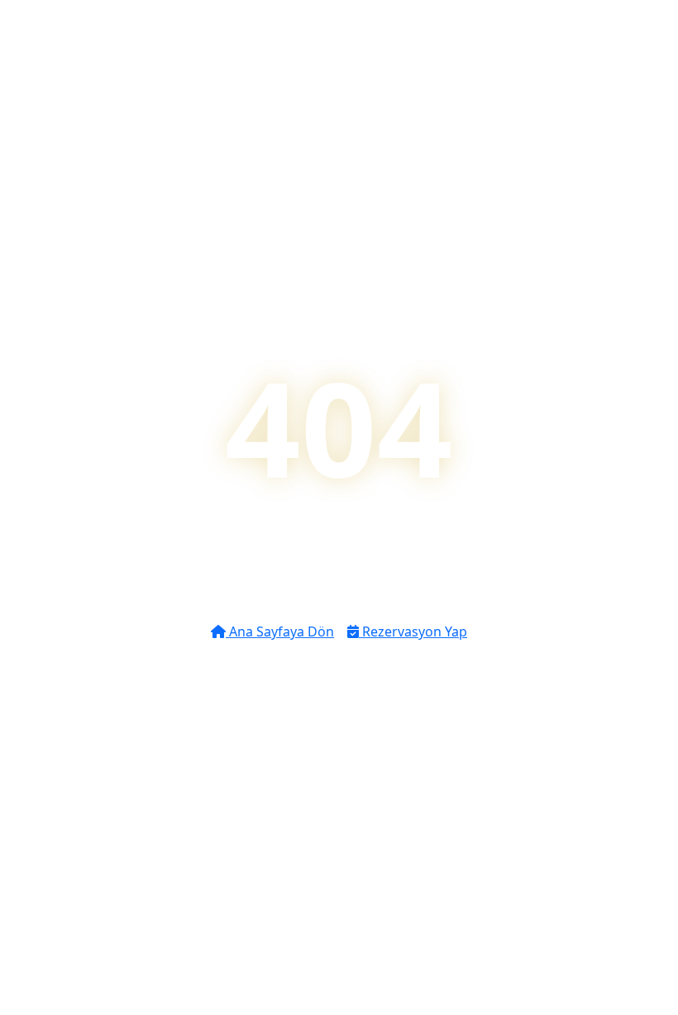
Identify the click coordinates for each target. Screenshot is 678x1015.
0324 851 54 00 (348, 724)
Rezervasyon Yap (413, 631)
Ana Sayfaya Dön (280, 631)
